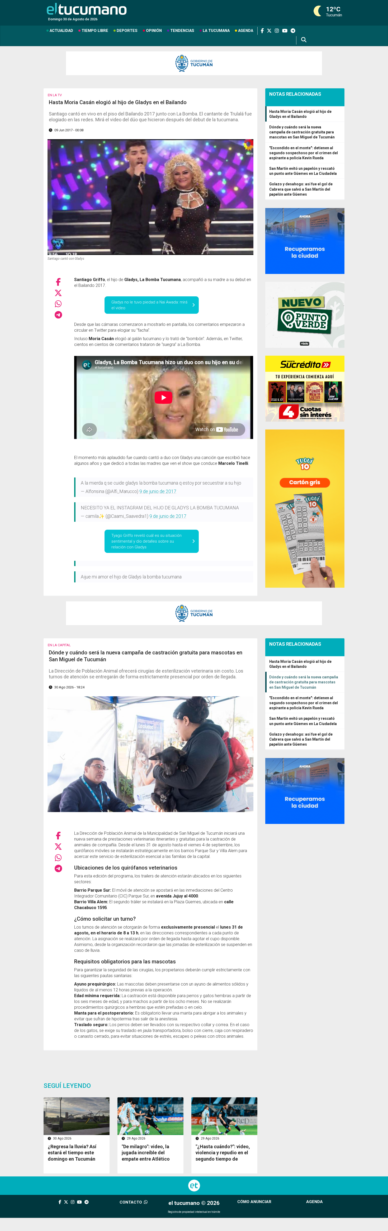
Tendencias (182, 30)
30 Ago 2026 (62, 1138)
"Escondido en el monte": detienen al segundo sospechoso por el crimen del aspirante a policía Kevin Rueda (303, 153)
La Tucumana (216, 30)
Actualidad (61, 30)
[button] (63, 755)
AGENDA (314, 1201)
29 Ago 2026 (135, 1138)
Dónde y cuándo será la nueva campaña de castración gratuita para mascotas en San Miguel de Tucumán (302, 132)
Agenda (245, 30)
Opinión (154, 30)
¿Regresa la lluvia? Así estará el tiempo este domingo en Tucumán (72, 1153)
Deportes (127, 30)
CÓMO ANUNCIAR (254, 1201)
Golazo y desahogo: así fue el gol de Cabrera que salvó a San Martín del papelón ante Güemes (301, 189)
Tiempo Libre (95, 30)
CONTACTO (131, 1202)
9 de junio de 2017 (157, 491)
